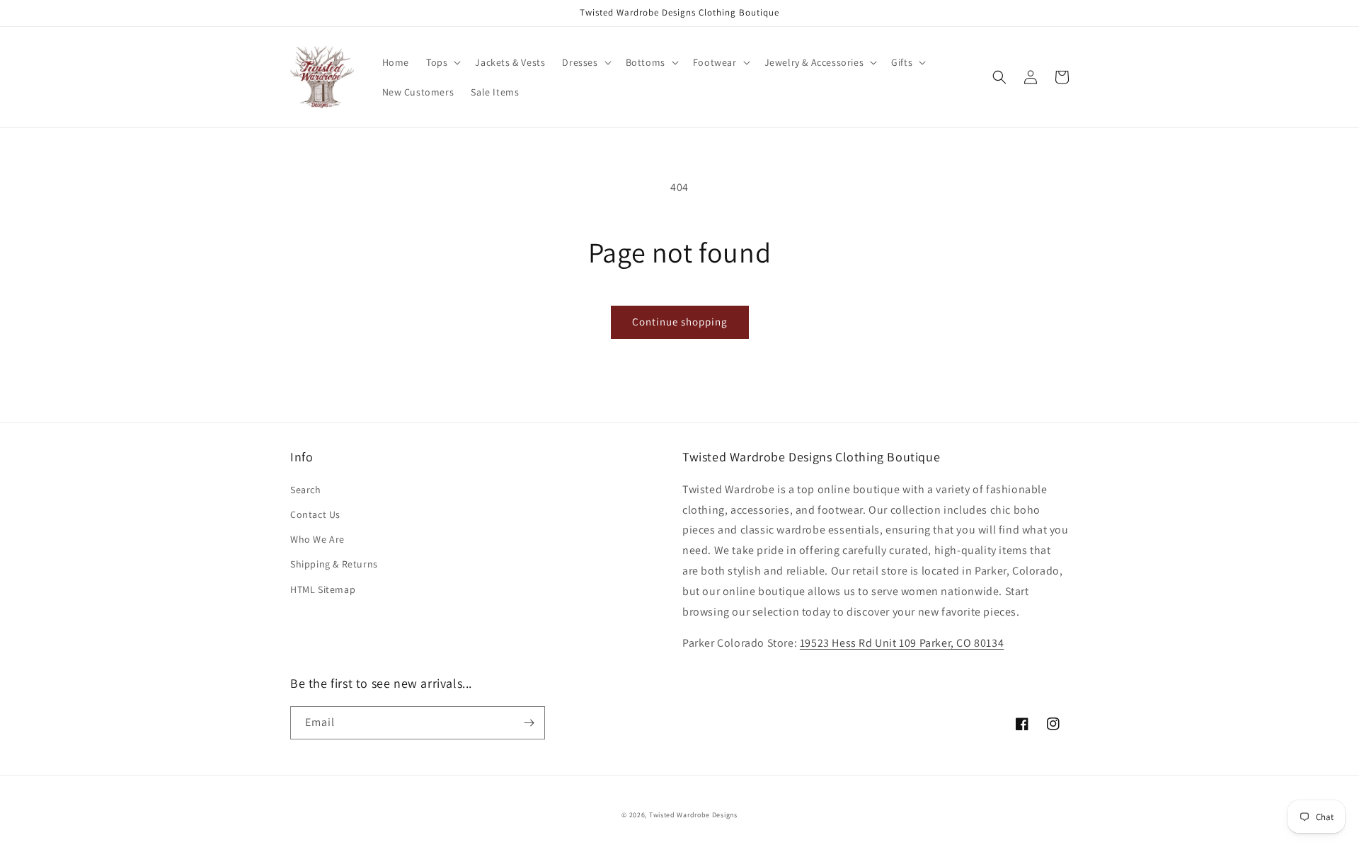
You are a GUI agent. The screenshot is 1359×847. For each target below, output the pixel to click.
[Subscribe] (528, 722)
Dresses (579, 62)
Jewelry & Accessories (814, 62)
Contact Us (315, 514)
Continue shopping (680, 321)
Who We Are (317, 539)
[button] (442, 62)
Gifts (901, 62)
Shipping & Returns (334, 564)
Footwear (715, 62)
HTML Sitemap (322, 589)
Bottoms (645, 62)
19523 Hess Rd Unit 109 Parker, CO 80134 (902, 642)
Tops (436, 62)
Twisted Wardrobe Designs (693, 814)
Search (305, 489)
